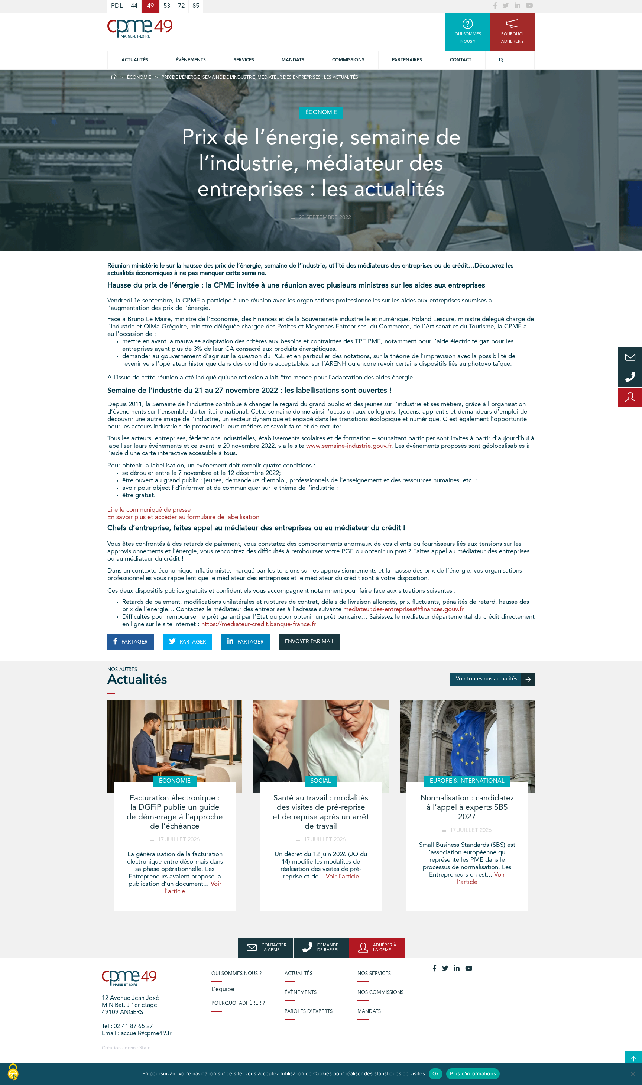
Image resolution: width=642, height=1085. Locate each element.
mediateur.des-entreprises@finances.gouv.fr (403, 609)
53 (166, 6)
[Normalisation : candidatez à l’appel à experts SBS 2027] (467, 746)
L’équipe (222, 989)
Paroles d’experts (309, 1011)
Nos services (374, 973)
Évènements (191, 60)
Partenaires (407, 60)
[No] (632, 1074)
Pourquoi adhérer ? (238, 1003)
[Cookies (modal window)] (13, 1072)
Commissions (348, 60)
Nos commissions (380, 992)
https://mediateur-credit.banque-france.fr (258, 624)
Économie (139, 77)
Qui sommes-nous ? (236, 973)
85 (195, 6)
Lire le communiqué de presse (149, 510)
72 (181, 6)
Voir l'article (342, 877)
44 (134, 6)
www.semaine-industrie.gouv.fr (348, 446)
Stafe (144, 1048)
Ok (435, 1073)
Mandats (293, 60)
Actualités (134, 60)
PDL (117, 6)
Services (244, 60)
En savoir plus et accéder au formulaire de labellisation (183, 517)
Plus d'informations (473, 1073)
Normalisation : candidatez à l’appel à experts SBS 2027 (467, 807)
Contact (460, 60)
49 (150, 6)
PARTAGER (134, 642)
